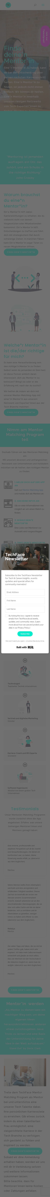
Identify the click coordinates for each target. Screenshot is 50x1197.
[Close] (45, 547)
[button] (25, 621)
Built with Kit (25, 647)
